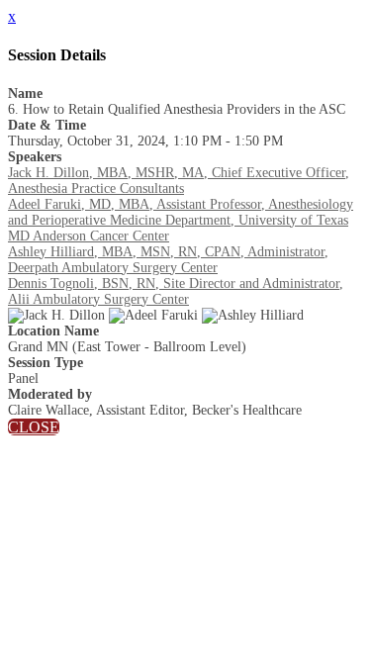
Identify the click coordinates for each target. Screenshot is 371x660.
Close (33, 427)
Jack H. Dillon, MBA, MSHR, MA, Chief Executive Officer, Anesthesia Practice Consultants (178, 180)
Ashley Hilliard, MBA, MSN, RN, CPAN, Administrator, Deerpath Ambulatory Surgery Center (168, 259)
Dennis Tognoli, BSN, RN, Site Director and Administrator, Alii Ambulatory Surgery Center (175, 291)
